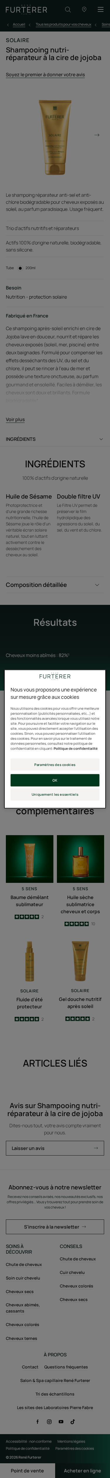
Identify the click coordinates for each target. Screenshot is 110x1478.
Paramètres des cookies (55, 764)
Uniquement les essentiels (55, 794)
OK (55, 780)
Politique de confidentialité (76, 748)
